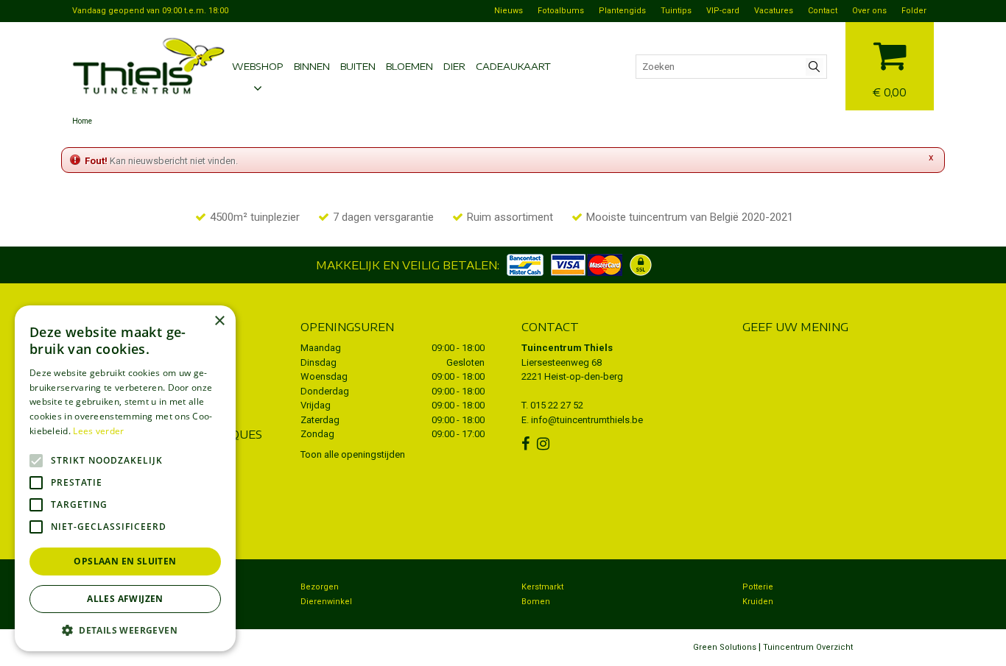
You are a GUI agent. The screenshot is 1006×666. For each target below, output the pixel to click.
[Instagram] (545, 444)
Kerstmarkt (542, 587)
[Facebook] (527, 444)
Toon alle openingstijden (352, 454)
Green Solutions (724, 647)
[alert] (125, 478)
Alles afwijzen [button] (125, 598)
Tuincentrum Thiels (567, 347)
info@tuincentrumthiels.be (587, 419)
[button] (125, 630)
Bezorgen (319, 587)
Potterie (757, 587)
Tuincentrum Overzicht (808, 647)
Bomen (535, 601)
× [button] (219, 321)
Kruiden (757, 601)
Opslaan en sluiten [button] (125, 561)
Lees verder (98, 431)
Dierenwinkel (326, 601)
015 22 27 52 (556, 405)
